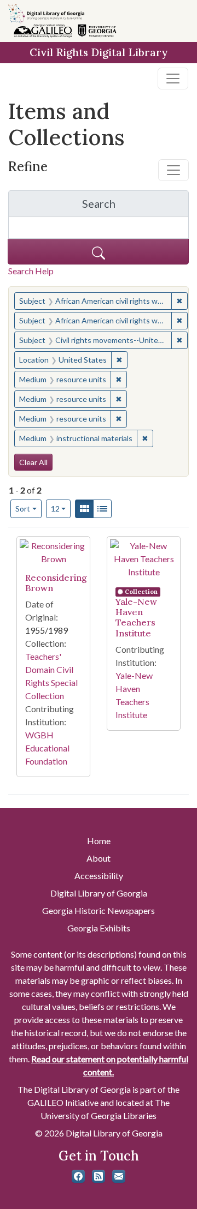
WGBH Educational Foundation (47, 748)
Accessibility (98, 875)
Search (135, 206)
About (98, 858)
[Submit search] (98, 251)
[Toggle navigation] (173, 78)
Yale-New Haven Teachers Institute (136, 617)
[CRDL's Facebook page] (78, 1176)
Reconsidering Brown (56, 582)
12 (61, 508)
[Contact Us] (118, 1176)
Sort (22, 508)
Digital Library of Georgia (98, 893)
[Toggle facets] (173, 170)
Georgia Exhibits (98, 928)
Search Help (31, 271)
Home (99, 840)
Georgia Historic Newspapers (98, 910)
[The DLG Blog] (98, 1176)
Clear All (33, 462)
